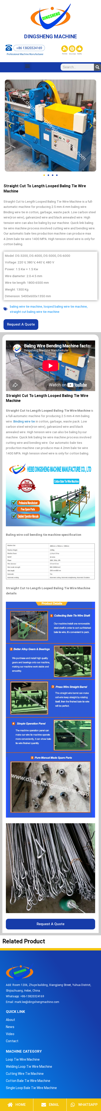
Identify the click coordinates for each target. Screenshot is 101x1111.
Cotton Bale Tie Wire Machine (28, 1081)
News (10, 1027)
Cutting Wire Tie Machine (25, 1074)
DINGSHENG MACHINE (50, 36)
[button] (27, 66)
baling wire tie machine (26, 306)
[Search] (97, 67)
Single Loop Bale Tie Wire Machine (31, 1088)
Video (10, 1034)
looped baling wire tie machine (65, 306)
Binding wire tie (24, 421)
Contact (12, 1041)
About (10, 1020)
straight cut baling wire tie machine (34, 312)
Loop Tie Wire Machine (23, 1059)
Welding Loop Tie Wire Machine (29, 1066)
